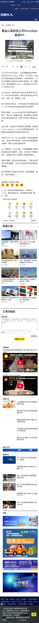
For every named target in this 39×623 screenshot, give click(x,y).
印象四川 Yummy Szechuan (11, 375)
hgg (28, 1)
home (23, 1)
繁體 (37, 1)
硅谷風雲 (8, 25)
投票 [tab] (30, 450)
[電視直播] (20, 592)
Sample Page (24, 8)
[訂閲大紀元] (20, 526)
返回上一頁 (19, 339)
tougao (16, 8)
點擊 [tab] (8, 450)
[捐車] (20, 557)
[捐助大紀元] (20, 569)
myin (18, 5)
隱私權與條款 (12, 620)
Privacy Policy (34, 8)
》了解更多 (23, 620)
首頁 (2, 25)
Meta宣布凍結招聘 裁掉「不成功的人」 (21, 190)
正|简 (34, 67)
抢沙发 (33, 220)
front (32, 1)
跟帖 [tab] (19, 450)
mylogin (13, 5)
